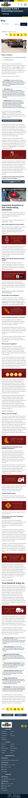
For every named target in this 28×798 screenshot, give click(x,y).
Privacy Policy (16, 795)
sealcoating (8, 90)
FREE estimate (5, 302)
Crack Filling (4, 733)
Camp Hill (3, 744)
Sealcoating (4, 731)
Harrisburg (3, 750)
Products (12, 731)
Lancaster (12, 744)
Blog (11, 733)
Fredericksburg (4, 748)
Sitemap (10, 795)
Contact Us (20, 0)
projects (18, 67)
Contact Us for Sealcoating (11, 120)
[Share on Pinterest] (25, 35)
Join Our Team (6, 0)
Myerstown (12, 750)
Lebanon (12, 746)
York (11, 752)
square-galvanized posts (13, 640)
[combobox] (7, 25)
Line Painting (4, 735)
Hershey (3, 752)
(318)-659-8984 (12, 146)
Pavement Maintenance (4, 738)
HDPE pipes (15, 686)
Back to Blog (6, 13)
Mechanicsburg (13, 748)
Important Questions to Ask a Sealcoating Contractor (15, 57)
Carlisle (3, 746)
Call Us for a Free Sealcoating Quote (12, 182)
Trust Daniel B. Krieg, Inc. (9, 59)
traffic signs (13, 639)
